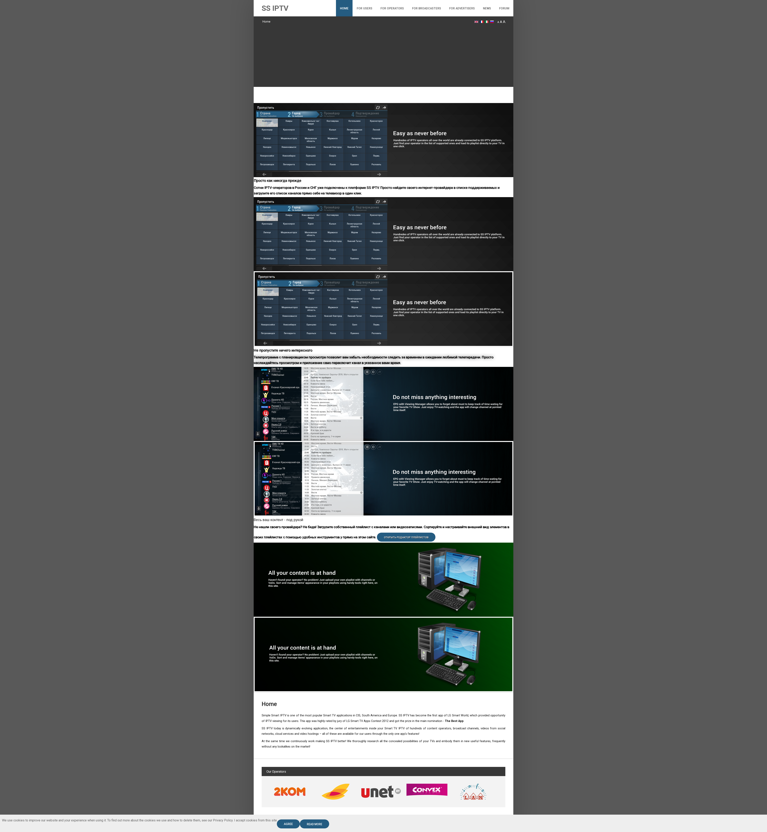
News (487, 8)
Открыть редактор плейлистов (406, 537)
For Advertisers (462, 8)
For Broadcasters (426, 8)
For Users (364, 8)
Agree (288, 824)
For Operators (392, 8)
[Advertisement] (383, 55)
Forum (504, 8)
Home (344, 8)
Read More (314, 824)
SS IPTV (275, 8)
